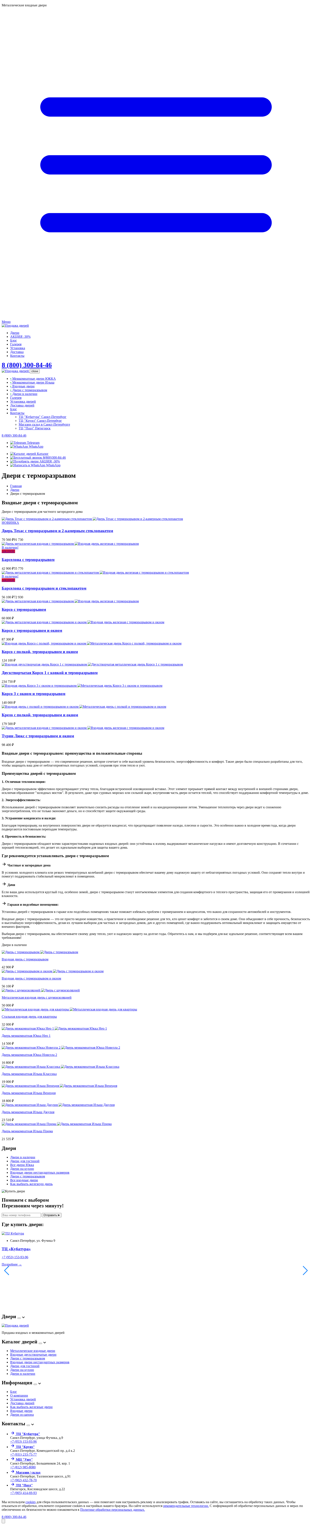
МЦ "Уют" (24, 1459)
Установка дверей (23, 401)
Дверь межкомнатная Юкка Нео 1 (26, 1035)
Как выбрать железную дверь (31, 1184)
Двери (14, 333)
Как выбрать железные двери (31, 1407)
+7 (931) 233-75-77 (23, 1454)
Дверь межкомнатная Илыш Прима (27, 1131)
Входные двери (22, 386)
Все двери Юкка (22, 1165)
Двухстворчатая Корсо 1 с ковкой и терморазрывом (50, 672)
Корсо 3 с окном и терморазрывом (33, 693)
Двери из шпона (22, 1414)
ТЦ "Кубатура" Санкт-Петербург (42, 417)
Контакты (17, 355)
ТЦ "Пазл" (24, 1485)
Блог (13, 340)
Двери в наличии (23, 394)
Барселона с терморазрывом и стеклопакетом (44, 588)
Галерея (15, 344)
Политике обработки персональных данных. (112, 1509)
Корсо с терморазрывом (24, 609)
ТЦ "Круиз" (25, 1447)
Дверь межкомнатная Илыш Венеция (29, 1093)
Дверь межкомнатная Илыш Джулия (28, 1112)
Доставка (17, 352)
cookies (30, 1502)
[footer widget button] (19, 1318)
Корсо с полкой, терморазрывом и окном (40, 651)
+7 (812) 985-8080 (23, 1467)
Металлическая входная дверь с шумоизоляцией (37, 997)
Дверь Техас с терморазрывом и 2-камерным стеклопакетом (57, 530)
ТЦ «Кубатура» (16, 1249)
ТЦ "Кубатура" (27, 1434)
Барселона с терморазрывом (28, 559)
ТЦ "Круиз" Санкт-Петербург (40, 420)
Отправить (51, 1215)
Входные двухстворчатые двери (33, 1354)
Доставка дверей (22, 405)
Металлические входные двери (32, 1351)
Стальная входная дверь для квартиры (29, 1016)
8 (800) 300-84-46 (27, 365)
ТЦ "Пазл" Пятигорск (35, 428)
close (34, 371)
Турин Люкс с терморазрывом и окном (38, 736)
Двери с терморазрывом (28, 390)
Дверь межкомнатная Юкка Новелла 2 (29, 1055)
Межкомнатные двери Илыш (32, 382)
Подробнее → (12, 1264)
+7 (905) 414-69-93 (23, 1493)
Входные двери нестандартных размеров (39, 1172)
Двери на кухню (22, 1168)
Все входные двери (24, 1180)
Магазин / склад (27, 1472)
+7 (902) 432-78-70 (23, 1480)
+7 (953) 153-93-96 (15, 1257)
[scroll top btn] (3, 1521)
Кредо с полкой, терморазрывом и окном (40, 715)
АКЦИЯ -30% (20, 336)
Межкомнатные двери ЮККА (33, 378)
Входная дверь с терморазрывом (25, 959)
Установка (17, 348)
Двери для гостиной (24, 1161)
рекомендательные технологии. (186, 1506)
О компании (19, 1395)
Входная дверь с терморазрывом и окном (31, 978)
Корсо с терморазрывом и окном (32, 630)
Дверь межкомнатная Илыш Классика (29, 1074)
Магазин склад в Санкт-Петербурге (44, 424)
